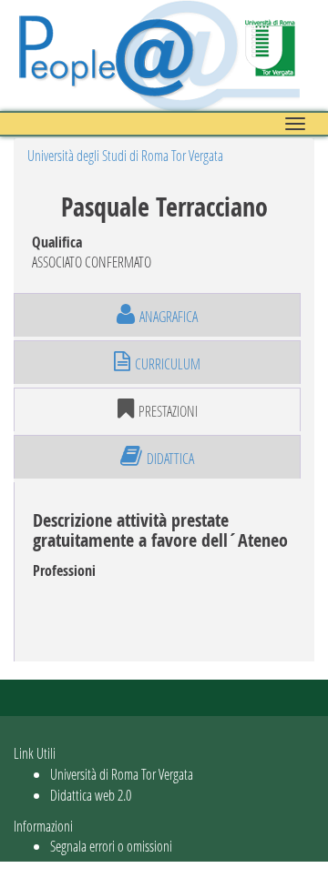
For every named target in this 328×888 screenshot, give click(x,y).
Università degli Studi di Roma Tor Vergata (125, 155)
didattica (170, 458)
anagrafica (168, 316)
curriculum (167, 363)
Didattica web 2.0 (90, 794)
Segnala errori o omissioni (111, 845)
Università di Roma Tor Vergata (121, 773)
